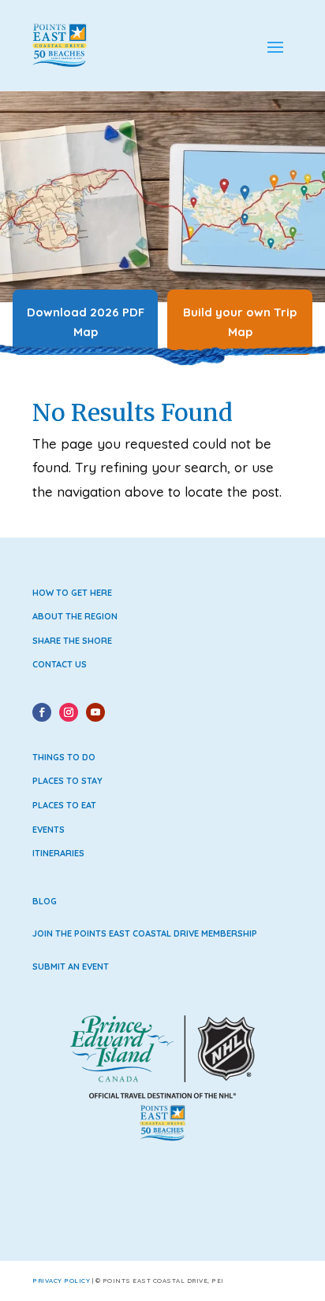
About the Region (75, 616)
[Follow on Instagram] (68, 712)
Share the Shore (72, 640)
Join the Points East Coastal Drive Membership (144, 933)
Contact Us (59, 664)
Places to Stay (67, 780)
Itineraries (58, 853)
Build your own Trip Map (240, 322)
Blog (44, 901)
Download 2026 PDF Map (85, 322)
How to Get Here (72, 592)
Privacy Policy (61, 1280)
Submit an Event (70, 966)
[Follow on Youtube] (95, 712)
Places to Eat (64, 805)
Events (48, 829)
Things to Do (63, 757)
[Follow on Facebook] (41, 712)
